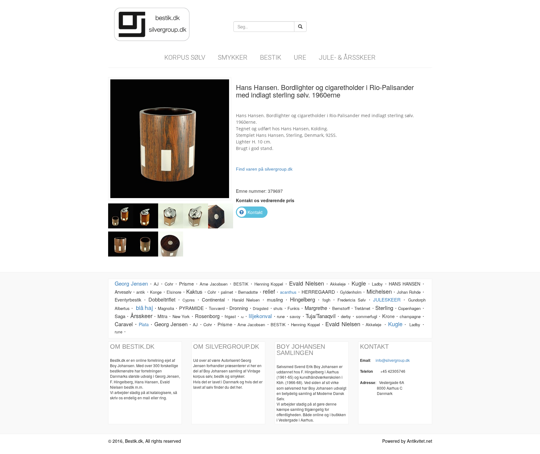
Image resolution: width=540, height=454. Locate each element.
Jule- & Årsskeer (347, 57)
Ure (300, 57)
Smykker (233, 57)
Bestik (270, 57)
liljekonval (260, 316)
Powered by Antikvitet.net (407, 441)
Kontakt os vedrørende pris (265, 200)
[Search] (300, 26)
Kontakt (255, 212)
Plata (144, 324)
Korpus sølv (184, 57)
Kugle (395, 324)
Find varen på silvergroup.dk (264, 169)
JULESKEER (387, 299)
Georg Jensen (131, 283)
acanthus (288, 292)
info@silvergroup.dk (393, 360)
